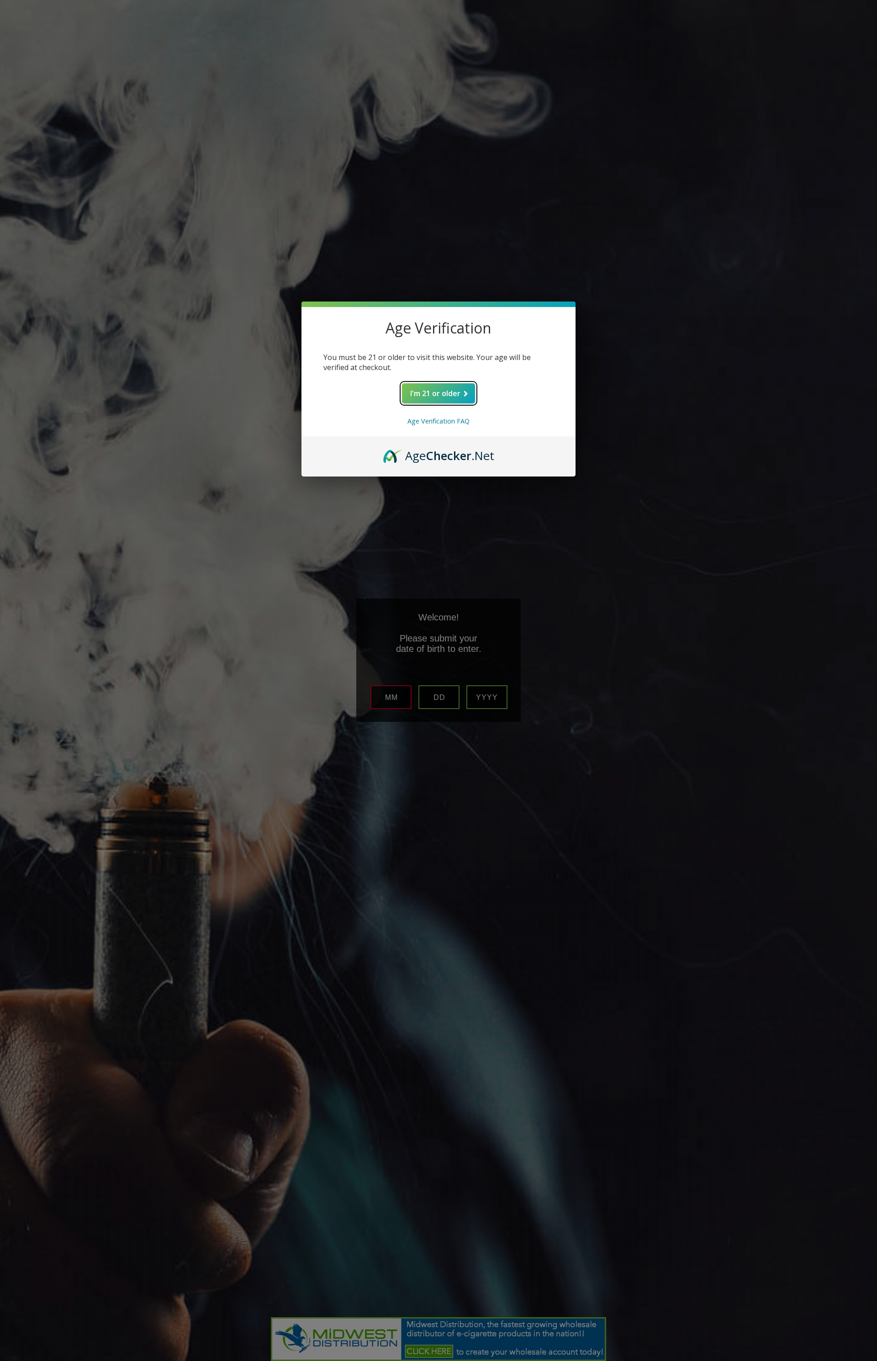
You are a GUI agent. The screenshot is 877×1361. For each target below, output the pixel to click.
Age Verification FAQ (438, 421)
